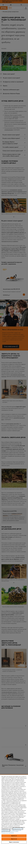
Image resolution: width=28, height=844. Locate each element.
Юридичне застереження (7, 833)
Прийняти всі (14, 835)
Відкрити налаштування (14, 842)
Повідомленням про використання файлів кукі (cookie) (11, 830)
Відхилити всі (14, 839)
